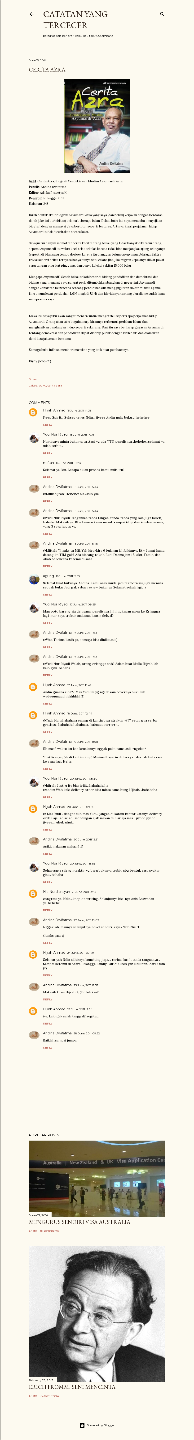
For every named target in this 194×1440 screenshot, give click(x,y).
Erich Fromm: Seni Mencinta (72, 1386)
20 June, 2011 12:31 (86, 839)
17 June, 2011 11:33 (85, 632)
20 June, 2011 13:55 (82, 863)
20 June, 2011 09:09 (80, 807)
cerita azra (55, 385)
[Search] (162, 13)
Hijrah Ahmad (54, 410)
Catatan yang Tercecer (75, 19)
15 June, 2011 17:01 (82, 434)
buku (42, 385)
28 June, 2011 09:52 (87, 1033)
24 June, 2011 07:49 (80, 952)
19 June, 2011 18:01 (86, 741)
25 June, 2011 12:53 (86, 985)
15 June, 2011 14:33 (79, 410)
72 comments (49, 1395)
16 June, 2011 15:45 (86, 543)
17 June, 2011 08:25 (83, 604)
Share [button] (33, 379)
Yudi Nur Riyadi (55, 434)
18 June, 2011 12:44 (79, 713)
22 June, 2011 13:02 (86, 920)
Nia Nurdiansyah (56, 892)
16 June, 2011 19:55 (68, 576)
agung (48, 576)
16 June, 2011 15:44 (86, 511)
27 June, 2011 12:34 (80, 1009)
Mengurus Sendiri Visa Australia (79, 1222)
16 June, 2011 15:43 (86, 487)
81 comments (49, 1230)
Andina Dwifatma (57, 487)
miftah (48, 463)
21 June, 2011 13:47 (84, 892)
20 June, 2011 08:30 (83, 778)
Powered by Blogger (101, 1425)
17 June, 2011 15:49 (79, 685)
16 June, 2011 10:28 (68, 463)
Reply (47, 424)
